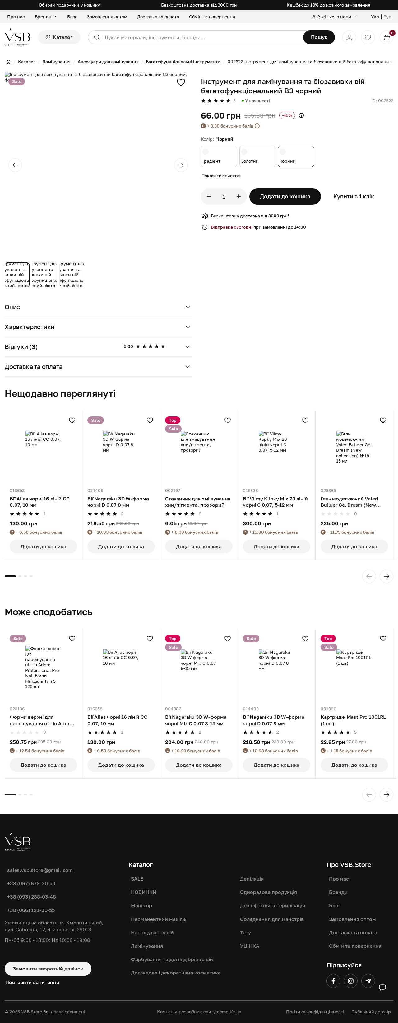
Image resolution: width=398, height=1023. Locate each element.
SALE (137, 879)
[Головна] (8, 61)
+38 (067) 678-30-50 (31, 883)
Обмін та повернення (212, 16)
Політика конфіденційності (315, 1011)
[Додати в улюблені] (181, 82)
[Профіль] (349, 37)
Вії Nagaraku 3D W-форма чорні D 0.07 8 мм (118, 502)
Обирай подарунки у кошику (69, 4)
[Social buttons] (382, 987)
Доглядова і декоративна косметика (176, 973)
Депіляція (252, 879)
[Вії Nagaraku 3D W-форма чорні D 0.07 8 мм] (121, 449)
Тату (245, 932)
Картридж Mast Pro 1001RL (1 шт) (353, 720)
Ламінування (147, 946)
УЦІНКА (249, 946)
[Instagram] (351, 981)
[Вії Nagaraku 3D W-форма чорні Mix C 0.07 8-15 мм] (199, 667)
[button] (98, 307)
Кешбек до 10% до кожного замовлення (328, 4)
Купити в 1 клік (353, 196)
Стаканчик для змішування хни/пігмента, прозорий (197, 502)
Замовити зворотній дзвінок (48, 968)
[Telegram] (368, 981)
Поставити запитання (32, 982)
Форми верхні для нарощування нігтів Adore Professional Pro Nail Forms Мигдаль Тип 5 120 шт (43, 720)
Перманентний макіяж (159, 919)
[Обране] (368, 37)
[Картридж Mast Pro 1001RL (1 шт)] (354, 667)
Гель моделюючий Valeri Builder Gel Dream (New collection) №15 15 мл (349, 502)
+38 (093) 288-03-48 (31, 897)
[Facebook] (333, 981)
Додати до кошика (285, 196)
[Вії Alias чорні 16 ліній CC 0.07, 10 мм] (43, 449)
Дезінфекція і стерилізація (272, 905)
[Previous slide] (15, 165)
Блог (72, 16)
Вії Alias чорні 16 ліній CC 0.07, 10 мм (40, 502)
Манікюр (141, 905)
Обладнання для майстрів (272, 919)
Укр (375, 16)
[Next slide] (181, 165)
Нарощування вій (152, 932)
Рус (387, 16)
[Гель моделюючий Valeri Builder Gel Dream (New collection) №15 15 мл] (354, 449)
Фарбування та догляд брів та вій (172, 959)
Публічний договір (371, 1011)
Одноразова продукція (268, 892)
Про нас (16, 16)
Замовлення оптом (107, 16)
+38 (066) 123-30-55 (31, 910)
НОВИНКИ (143, 892)
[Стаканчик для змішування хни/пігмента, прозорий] (199, 449)
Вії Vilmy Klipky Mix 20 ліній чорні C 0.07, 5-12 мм (275, 502)
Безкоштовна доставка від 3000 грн (199, 4)
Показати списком (221, 175)
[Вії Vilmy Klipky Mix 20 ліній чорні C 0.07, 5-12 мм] (276, 449)
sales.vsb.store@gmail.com (40, 870)
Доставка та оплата (158, 16)
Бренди (43, 16)
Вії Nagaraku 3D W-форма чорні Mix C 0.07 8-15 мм (195, 720)
